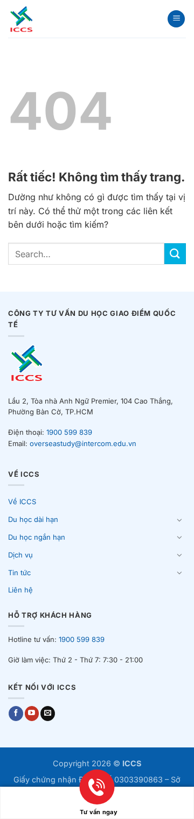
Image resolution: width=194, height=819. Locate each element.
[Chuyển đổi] (179, 519)
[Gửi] (175, 253)
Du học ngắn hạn (36, 537)
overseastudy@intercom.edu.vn (83, 443)
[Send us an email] (47, 713)
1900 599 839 (69, 432)
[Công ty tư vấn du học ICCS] (37, 19)
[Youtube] (32, 713)
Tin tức (19, 572)
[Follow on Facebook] (16, 713)
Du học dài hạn (33, 519)
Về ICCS (22, 501)
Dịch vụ (20, 554)
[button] (176, 19)
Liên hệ (20, 589)
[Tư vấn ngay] (97, 796)
